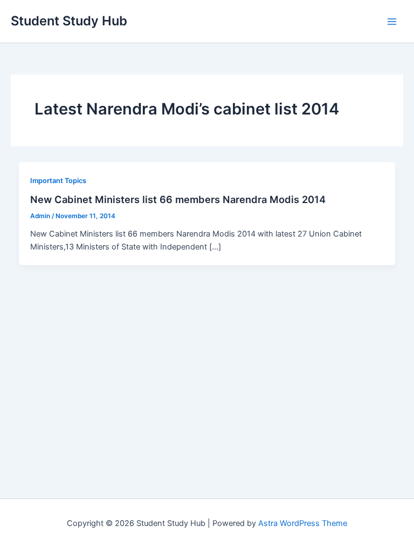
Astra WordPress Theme (302, 523)
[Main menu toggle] (392, 21)
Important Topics (58, 181)
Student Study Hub (69, 21)
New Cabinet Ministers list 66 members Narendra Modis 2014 (178, 199)
